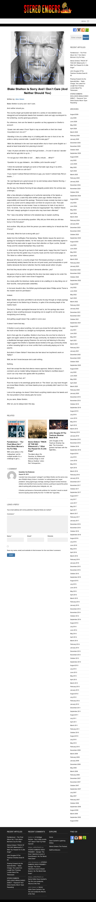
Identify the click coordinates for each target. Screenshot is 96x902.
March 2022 (74, 301)
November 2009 (75, 750)
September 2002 (75, 817)
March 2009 (74, 754)
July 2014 (73, 626)
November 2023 (75, 231)
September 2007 (75, 789)
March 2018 (74, 471)
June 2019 (73, 418)
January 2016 (74, 563)
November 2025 (75, 146)
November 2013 (75, 655)
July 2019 (73, 414)
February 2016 (75, 559)
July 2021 (73, 330)
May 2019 (73, 422)
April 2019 (73, 425)
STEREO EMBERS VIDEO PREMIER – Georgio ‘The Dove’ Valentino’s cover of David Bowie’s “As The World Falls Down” (37, 854)
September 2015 (75, 577)
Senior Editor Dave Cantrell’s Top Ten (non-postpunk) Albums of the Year (37, 881)
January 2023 (74, 266)
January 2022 (74, 309)
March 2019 (74, 429)
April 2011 (73, 722)
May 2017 (73, 506)
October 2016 (74, 531)
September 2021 (75, 323)
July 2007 (73, 792)
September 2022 (75, 280)
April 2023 (73, 256)
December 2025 (75, 143)
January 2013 (74, 690)
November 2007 (75, 782)
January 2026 (74, 139)
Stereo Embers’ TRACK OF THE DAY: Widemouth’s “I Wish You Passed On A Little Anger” (37, 446)
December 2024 (75, 185)
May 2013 (73, 676)
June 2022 (73, 291)
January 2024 (74, 224)
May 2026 (73, 125)
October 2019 (74, 404)
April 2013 (73, 679)
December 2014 (75, 609)
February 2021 (75, 347)
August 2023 (74, 242)
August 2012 (74, 694)
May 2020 (73, 379)
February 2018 (75, 475)
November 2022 (75, 273)
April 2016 (73, 552)
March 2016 (74, 556)
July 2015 (73, 584)
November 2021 (75, 316)
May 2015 (73, 591)
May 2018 (73, 464)
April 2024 (73, 213)
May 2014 (73, 633)
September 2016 (75, 535)
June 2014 (73, 630)
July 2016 (73, 542)
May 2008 (73, 768)
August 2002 (74, 821)
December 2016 (75, 524)
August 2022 (74, 284)
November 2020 (75, 358)
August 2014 (74, 623)
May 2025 (73, 167)
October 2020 (74, 361)
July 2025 (73, 160)
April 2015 (73, 595)
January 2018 (74, 478)
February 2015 (75, 602)
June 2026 (73, 121)
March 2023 (74, 259)
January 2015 (74, 605)
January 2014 (74, 648)
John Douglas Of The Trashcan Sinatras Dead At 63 (57, 435)
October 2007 (74, 785)
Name (9, 536)
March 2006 (74, 814)
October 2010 (74, 732)
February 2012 (75, 701)
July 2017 (73, 499)
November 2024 (75, 188)
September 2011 (75, 711)
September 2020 (75, 365)
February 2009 (75, 757)
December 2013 (75, 651)
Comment (11, 514)
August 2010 (74, 736)
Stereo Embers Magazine (27, 21)
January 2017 (74, 521)
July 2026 (73, 118)
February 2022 (75, 305)
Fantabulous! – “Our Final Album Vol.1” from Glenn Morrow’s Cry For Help (15, 445)
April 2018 (73, 468)
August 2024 (74, 199)
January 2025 (74, 181)
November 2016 (75, 528)
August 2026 (74, 114)
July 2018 (73, 457)
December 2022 (75, 270)
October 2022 (74, 277)
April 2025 (73, 171)
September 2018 (75, 450)
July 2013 (73, 669)
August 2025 (74, 157)
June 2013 (73, 672)
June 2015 (73, 588)
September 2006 (75, 807)
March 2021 (74, 344)
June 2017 (73, 503)
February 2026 (75, 135)
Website (50, 536)
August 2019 (74, 411)
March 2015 (74, 598)
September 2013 (75, 662)
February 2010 (75, 747)
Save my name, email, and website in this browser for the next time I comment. (34, 550)
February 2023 (75, 263)
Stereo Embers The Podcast (58, 846)
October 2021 (74, 319)
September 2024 (75, 196)
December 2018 (75, 439)
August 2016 (74, 538)
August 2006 (74, 810)
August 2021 (74, 326)
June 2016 (73, 545)
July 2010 (73, 739)
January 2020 (74, 393)
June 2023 (73, 249)
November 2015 (75, 570)
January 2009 (74, 761)
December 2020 (75, 354)
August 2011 (74, 715)
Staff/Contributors (54, 850)
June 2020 (73, 376)
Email (29, 536)
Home (51, 837)
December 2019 (75, 397)
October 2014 (74, 616)
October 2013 (74, 658)
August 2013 (74, 665)
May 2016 (73, 549)
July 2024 (73, 203)
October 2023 (74, 234)
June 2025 (73, 164)
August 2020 (74, 369)
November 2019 (75, 400)
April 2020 (73, 383)
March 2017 (74, 513)
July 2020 (73, 372)
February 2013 (75, 686)
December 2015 (75, 566)
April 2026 (73, 128)
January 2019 (74, 436)
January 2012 (74, 704)
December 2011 (75, 708)
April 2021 (73, 340)
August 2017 (74, 496)
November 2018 (75, 443)
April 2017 (73, 510)
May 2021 (73, 337)
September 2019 (75, 407)
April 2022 (73, 298)
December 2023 (75, 227)
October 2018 (74, 446)
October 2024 (74, 192)
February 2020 (75, 390)
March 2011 (74, 725)
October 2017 (74, 489)
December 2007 (75, 778)
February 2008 (75, 775)
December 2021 (75, 312)
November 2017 (75, 485)
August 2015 (74, 580)
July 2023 (73, 245)
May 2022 (73, 294)
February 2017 (75, 517)
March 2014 (74, 640)
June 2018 (73, 460)
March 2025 (74, 174)
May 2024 (73, 210)
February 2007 (75, 800)
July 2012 (73, 697)
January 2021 (74, 351)
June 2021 (73, 333)
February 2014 (75, 644)
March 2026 (74, 132)
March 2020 (74, 386)
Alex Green (19, 99)
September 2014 (75, 619)
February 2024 (75, 220)
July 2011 (73, 718)
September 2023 (75, 238)
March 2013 (74, 683)
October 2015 (74, 573)
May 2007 (73, 796)
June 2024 (73, 206)
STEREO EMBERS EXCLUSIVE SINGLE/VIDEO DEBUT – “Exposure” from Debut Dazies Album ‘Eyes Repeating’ (79, 98)
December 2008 (75, 764)
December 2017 (75, 482)
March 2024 (74, 217)
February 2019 (75, 432)
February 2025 (75, 178)
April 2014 (73, 637)
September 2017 (75, 492)
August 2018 (74, 453)
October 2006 (74, 803)
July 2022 (73, 287)
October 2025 (74, 150)
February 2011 (75, 729)
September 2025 (75, 153)
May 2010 (73, 743)
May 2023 (73, 252)
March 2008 (74, 771)
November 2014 (75, 612)
